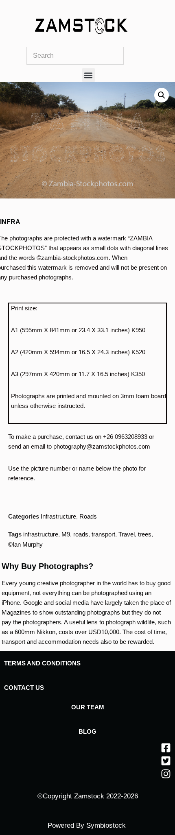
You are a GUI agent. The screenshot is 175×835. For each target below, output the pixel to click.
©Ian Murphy (25, 544)
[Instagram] (166, 774)
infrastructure (40, 534)
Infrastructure (58, 516)
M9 (65, 534)
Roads (88, 516)
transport (103, 534)
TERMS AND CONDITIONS (42, 663)
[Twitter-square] (166, 761)
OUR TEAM (87, 707)
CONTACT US (24, 687)
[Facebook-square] (166, 748)
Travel (126, 534)
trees (144, 534)
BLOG (87, 731)
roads (80, 534)
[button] (88, 75)
